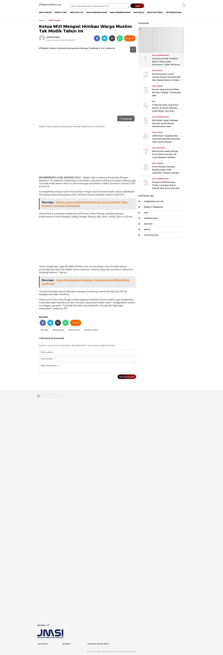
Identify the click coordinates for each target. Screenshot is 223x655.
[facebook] (97, 38)
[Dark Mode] (184, 5)
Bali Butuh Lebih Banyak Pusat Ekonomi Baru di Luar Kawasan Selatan (165, 154)
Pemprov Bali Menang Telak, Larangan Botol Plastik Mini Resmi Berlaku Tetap (166, 185)
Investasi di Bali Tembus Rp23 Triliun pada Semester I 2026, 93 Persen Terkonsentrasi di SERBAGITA (166, 61)
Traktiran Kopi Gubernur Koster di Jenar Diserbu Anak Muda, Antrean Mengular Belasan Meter (165, 108)
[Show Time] (76, 40)
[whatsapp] (120, 38)
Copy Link (130, 38)
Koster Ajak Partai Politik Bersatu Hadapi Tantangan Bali (166, 92)
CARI (137, 6)
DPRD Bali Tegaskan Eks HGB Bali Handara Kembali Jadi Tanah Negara (166, 139)
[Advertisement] (87, 152)
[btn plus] (133, 50)
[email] (112, 38)
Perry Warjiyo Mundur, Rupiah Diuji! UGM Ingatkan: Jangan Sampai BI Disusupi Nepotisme (167, 169)
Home (42, 20)
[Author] (42, 38)
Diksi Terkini (54, 20)
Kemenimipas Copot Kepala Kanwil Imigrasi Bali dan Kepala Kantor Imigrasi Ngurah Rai (166, 77)
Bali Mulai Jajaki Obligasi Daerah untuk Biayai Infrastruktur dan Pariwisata (165, 123)
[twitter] (104, 38)
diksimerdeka (53, 37)
